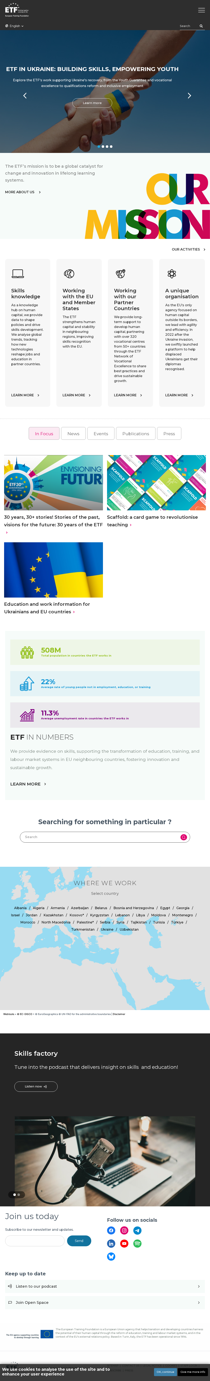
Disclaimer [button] (119, 1014)
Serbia (105, 922)
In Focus (44, 433)
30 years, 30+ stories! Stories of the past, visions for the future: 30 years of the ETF (53, 521)
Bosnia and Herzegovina (133, 908)
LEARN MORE (22, 395)
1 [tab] (99, 146)
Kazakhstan (53, 915)
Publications (135, 433)
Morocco (27, 922)
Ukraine (107, 929)
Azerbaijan (80, 908)
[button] (140, 938)
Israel (15, 915)
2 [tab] (103, 146)
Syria (120, 922)
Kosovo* (77, 915)
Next (187, 94)
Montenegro (182, 915)
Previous (23, 94)
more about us (20, 192)
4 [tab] (111, 146)
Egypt (165, 908)
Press (169, 433)
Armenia (58, 908)
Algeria (39, 908)
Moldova (158, 915)
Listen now (33, 1086)
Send (79, 1241)
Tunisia (159, 922)
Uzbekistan (129, 929)
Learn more (92, 103)
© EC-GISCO (24, 1014)
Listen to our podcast (36, 1286)
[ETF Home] (105, 12)
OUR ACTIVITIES (186, 249)
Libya (140, 915)
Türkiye (177, 922)
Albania (20, 908)
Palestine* (85, 922)
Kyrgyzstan (99, 915)
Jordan (31, 915)
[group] (105, 938)
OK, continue (165, 1371)
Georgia (182, 908)
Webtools (8, 1014)
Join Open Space (32, 1302)
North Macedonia (56, 922)
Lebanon (122, 915)
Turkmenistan (83, 929)
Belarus (101, 908)
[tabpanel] (105, 91)
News (73, 433)
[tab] (44, 433)
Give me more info (192, 1371)
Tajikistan (139, 922)
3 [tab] (107, 146)
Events (101, 433)
